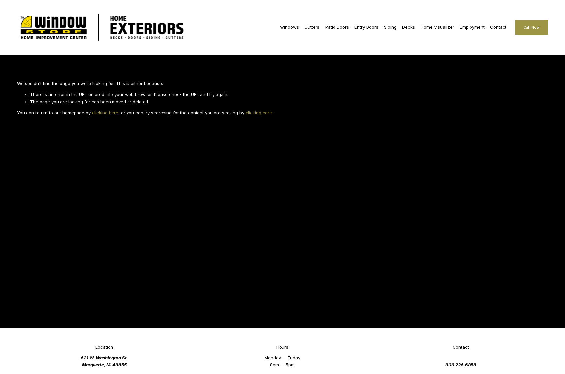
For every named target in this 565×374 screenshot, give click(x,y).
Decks (408, 27)
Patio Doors (337, 27)
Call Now (531, 27)
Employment (472, 27)
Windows (289, 27)
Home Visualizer (437, 27)
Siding (390, 27)
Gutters (311, 27)
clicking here (105, 112)
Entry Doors (366, 27)
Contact (498, 27)
